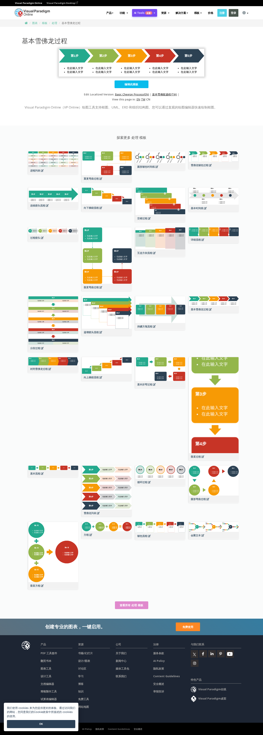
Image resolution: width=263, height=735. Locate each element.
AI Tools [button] (142, 13)
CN (148, 99)
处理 (54, 23)
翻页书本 (46, 661)
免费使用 (188, 627)
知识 (81, 691)
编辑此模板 (131, 84)
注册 (222, 13)
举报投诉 (158, 691)
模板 (44, 23)
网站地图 (83, 707)
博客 (81, 684)
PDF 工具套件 (49, 653)
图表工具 (46, 668)
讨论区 (82, 668)
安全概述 (158, 684)
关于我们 (121, 653)
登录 (233, 13)
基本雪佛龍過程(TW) (164, 94)
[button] (123, 13)
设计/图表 (84, 661)
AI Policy (159, 661)
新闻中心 (121, 661)
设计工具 (46, 676)
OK (41, 723)
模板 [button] (196, 13)
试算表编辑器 (49, 699)
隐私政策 (158, 668)
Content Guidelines (166, 676)
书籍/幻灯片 (85, 653)
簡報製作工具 (49, 691)
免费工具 (83, 699)
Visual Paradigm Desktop (61, 3)
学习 (81, 676)
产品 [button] (108, 13)
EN (138, 99)
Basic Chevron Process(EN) (132, 94)
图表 (35, 23)
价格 (210, 13)
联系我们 (121, 676)
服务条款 (158, 653)
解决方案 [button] (181, 13)
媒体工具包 (122, 668)
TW (143, 99)
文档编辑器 (47, 684)
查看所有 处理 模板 (131, 605)
